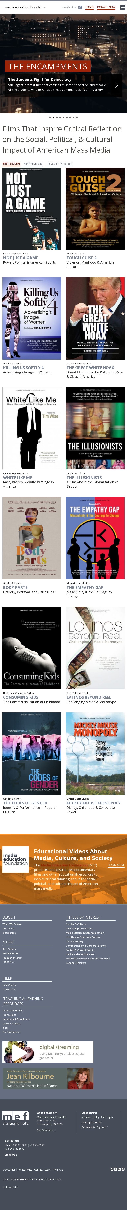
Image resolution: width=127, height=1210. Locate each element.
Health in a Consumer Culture (83, 937)
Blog (5, 1027)
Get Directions (45, 1130)
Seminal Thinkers (76, 962)
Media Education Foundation (64, 865)
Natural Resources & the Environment (88, 958)
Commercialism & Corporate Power (86, 945)
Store (48, 1169)
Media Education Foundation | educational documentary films (25, 7)
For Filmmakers (11, 1032)
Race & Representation (79, 928)
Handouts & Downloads (16, 1019)
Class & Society (74, 941)
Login (89, 7)
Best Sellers (9, 949)
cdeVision (13, 1187)
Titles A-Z (8, 961)
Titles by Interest (12, 957)
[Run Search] (80, 7)
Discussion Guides (12, 1010)
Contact (38, 1169)
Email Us (10, 1154)
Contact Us (8, 989)
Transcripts (9, 1014)
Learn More (116, 865)
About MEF (9, 1169)
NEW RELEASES (33, 163)
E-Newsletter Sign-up (93, 1127)
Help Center (9, 985)
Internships (9, 932)
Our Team (8, 928)
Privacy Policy (25, 1169)
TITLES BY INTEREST (59, 163)
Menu (122, 7)
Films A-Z (58, 1169)
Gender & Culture (76, 924)
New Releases (10, 953)
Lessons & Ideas (11, 1023)
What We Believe (11, 924)
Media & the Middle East (80, 954)
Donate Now (106, 7)
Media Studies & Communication (85, 932)
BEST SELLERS (11, 163)
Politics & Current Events (80, 950)
